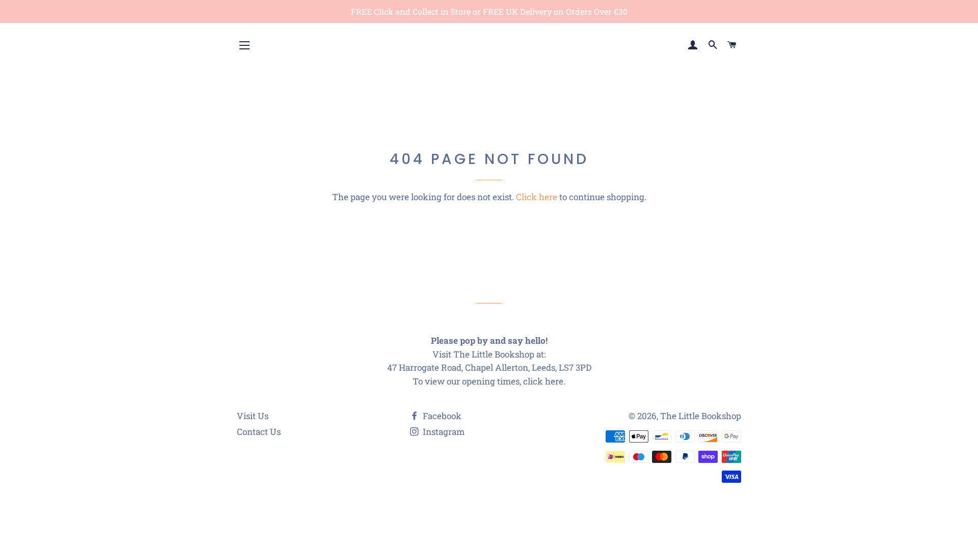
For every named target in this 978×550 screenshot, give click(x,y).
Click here (536, 197)
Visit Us (252, 416)
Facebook (441, 416)
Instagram (443, 431)
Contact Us (259, 431)
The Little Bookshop (700, 416)
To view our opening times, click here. (489, 381)
